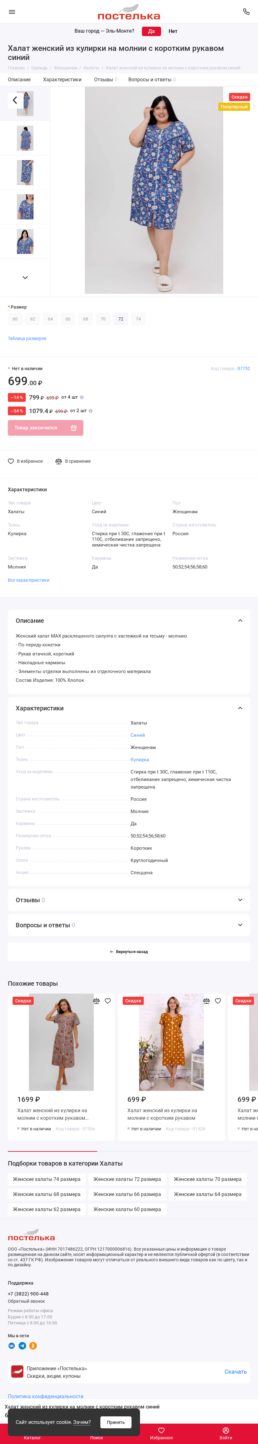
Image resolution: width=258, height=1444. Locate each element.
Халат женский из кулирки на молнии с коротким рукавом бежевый (52, 1115)
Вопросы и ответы (152, 80)
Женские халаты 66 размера (127, 1194)
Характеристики (62, 80)
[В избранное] (108, 1001)
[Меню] (12, 11)
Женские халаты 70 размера (208, 1179)
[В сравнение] (96, 1001)
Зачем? (82, 1422)
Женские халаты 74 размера (47, 1179)
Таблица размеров (27, 338)
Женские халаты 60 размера (127, 1209)
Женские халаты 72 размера (127, 1179)
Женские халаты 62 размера (47, 1209)
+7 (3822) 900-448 (28, 1294)
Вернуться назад (132, 951)
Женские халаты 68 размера (47, 1194)
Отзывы (105, 80)
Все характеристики (28, 580)
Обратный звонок (26, 1301)
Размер (19, 307)
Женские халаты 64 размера (208, 1194)
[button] (25, 278)
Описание (19, 80)
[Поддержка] (246, 11)
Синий (138, 735)
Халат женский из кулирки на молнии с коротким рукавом (162, 1114)
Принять (116, 1422)
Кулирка (140, 759)
